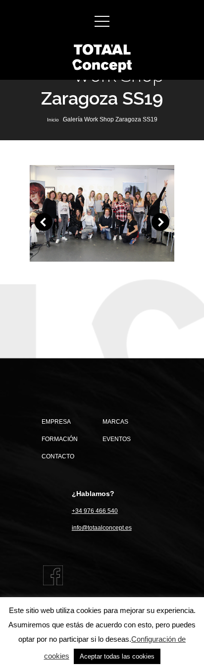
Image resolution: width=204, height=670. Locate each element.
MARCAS (115, 421)
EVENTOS (116, 439)
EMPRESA (56, 421)
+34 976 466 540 (95, 510)
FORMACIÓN (60, 439)
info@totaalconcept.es (102, 527)
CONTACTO (58, 456)
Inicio (53, 119)
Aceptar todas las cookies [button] (117, 656)
